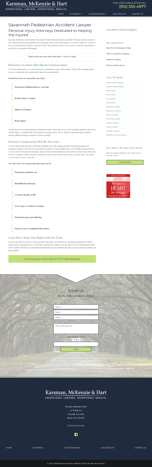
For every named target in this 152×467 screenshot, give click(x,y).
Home (9, 448)
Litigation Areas (72, 448)
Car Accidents (111, 98)
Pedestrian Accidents (113, 119)
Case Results (107, 448)
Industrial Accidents (113, 107)
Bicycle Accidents (112, 115)
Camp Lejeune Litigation (114, 82)
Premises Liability (112, 123)
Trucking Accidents (112, 131)
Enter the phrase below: (76, 337)
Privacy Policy (100, 463)
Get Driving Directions (76, 425)
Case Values (125, 162)
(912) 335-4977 (132, 6)
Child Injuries (111, 102)
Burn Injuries (110, 90)
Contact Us (140, 448)
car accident (31, 69)
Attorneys (38, 448)
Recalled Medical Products (115, 86)
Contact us (66, 56)
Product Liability (112, 127)
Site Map (91, 463)
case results (41, 259)
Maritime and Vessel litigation (116, 135)
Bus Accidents (111, 94)
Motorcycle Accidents (113, 111)
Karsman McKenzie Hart (36, 6)
